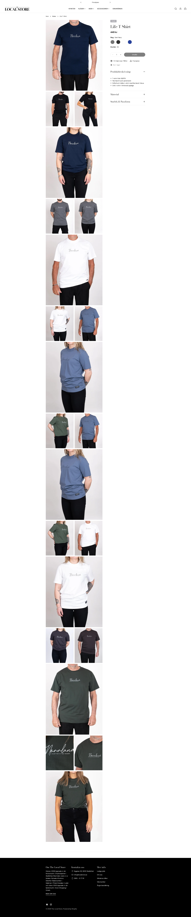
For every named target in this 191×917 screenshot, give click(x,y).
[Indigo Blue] (130, 42)
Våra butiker (101, 882)
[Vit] (124, 42)
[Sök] (176, 9)
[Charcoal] (112, 42)
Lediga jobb (101, 871)
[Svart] (118, 42)
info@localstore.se (80, 875)
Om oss (99, 875)
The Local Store (56, 909)
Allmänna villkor (102, 878)
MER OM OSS (51, 894)
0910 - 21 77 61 (79, 878)
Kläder (54, 16)
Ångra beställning (103, 885)
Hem (47, 16)
